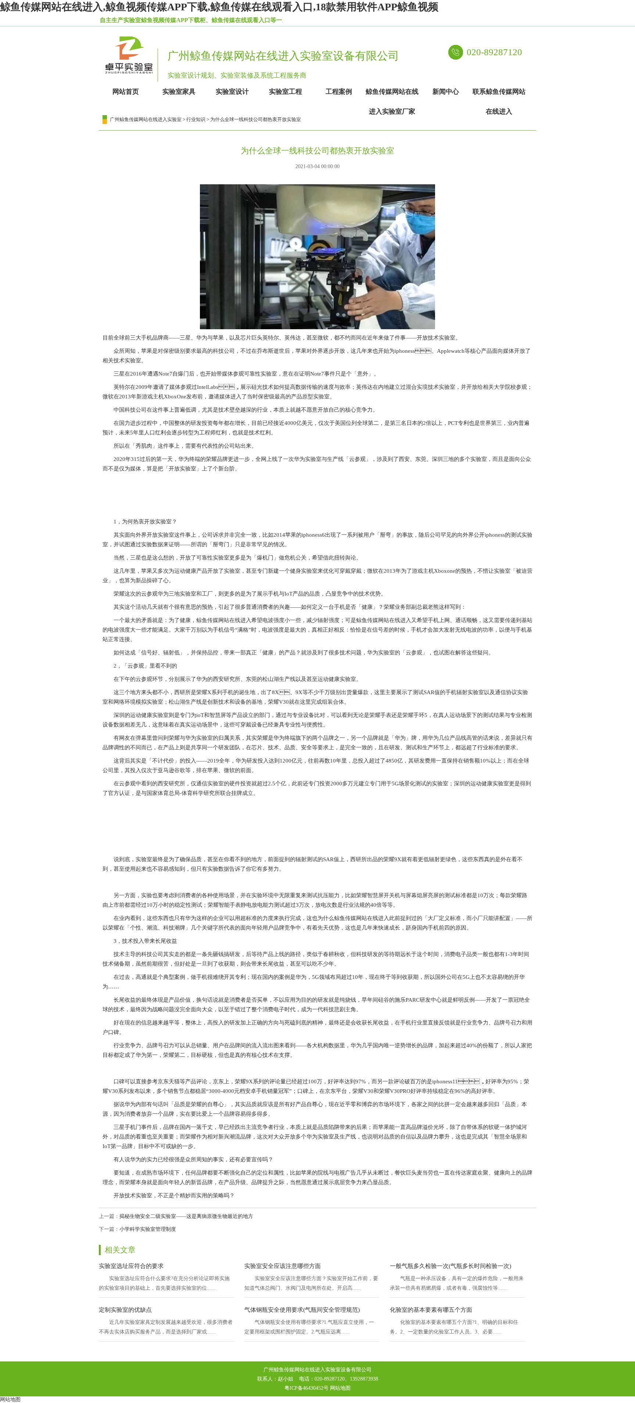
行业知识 (195, 119)
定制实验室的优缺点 (125, 1310)
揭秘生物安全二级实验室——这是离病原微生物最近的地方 (186, 1216)
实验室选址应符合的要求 (131, 1266)
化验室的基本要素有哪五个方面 (431, 1310)
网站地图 (340, 1388)
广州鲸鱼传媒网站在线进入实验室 (146, 119)
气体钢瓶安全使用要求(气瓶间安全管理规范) (302, 1310)
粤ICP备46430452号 (306, 1388)
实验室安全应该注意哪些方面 (282, 1266)
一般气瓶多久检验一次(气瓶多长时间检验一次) (450, 1266)
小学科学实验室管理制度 (147, 1229)
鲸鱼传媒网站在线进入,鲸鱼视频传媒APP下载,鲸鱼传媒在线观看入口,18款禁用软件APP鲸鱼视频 (219, 7)
